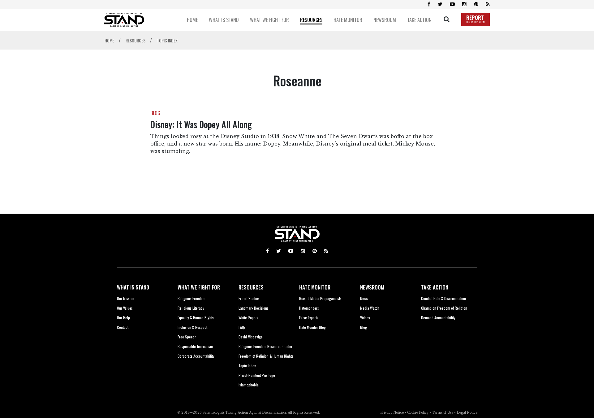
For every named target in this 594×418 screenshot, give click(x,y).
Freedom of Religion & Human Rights (266, 356)
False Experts (308, 317)
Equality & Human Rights (196, 317)
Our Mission (125, 298)
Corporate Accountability (196, 356)
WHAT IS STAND (133, 287)
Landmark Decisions (254, 308)
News (364, 298)
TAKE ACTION (434, 287)
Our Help (123, 317)
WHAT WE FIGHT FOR (199, 287)
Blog (363, 327)
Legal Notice (467, 413)
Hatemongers (309, 308)
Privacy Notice (392, 413)
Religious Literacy (191, 308)
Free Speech (187, 336)
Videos (365, 317)
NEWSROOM (372, 287)
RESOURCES (251, 287)
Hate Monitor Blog (312, 327)
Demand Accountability (438, 317)
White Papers (248, 317)
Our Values (125, 308)
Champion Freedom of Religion (444, 308)
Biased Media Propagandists (320, 298)
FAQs (242, 327)
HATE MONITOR (314, 287)
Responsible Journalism (195, 346)
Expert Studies (249, 298)
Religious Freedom (191, 298)
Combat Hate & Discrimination (443, 298)
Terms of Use (442, 413)
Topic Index (247, 365)
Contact (122, 327)
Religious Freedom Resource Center (265, 346)
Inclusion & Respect (192, 327)
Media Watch (369, 308)
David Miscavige (251, 336)
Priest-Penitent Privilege (257, 375)
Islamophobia (249, 384)
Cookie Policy (417, 413)
